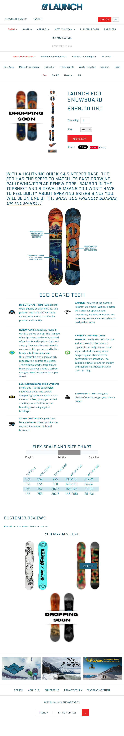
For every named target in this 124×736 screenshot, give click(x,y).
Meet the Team (65, 29)
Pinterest (82, 19)
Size (69, 129)
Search (18, 690)
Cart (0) (104, 19)
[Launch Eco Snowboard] (26, 92)
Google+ (86, 19)
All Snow (106, 56)
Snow (12, 29)
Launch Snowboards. (66, 702)
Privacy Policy (73, 690)
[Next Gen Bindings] (61, 679)
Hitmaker (50, 67)
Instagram (90, 19)
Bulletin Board (89, 29)
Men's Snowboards (24, 56)
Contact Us (52, 690)
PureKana (9, 67)
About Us (34, 690)
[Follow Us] (102, 679)
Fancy (102, 147)
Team (117, 67)
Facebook (73, 19)
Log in (68, 46)
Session (105, 67)
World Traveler (87, 67)
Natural (68, 75)
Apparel (43, 29)
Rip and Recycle (62, 37)
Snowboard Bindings (84, 56)
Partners (110, 29)
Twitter (78, 19)
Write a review (39, 526)
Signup (43, 712)
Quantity (72, 120)
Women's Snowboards (54, 56)
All (79, 75)
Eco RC (55, 75)
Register (57, 46)
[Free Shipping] (21, 679)
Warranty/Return (98, 690)
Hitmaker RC (67, 67)
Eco (45, 75)
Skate (27, 29)
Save (95, 147)
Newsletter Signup (16, 18)
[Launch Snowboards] (62, 4)
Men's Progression (29, 67)
